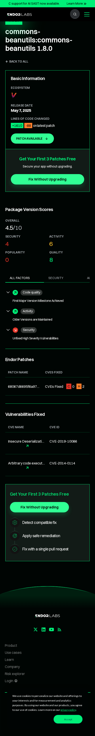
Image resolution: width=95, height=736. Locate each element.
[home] (18, 14)
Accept (68, 719)
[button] (86, 14)
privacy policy (68, 709)
